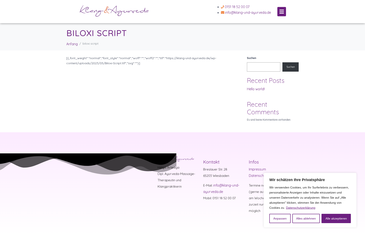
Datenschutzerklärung (300, 207)
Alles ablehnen (306, 218)
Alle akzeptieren (336, 218)
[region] (310, 200)
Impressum (257, 169)
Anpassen (280, 218)
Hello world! (256, 89)
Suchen (251, 58)
